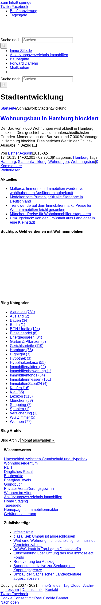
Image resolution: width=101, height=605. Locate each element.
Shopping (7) (20, 405)
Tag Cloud (72, 585)
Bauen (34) (19, 320)
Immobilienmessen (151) (30, 379)
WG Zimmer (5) (22, 417)
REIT (8, 467)
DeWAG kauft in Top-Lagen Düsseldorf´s (47, 549)
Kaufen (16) (19, 388)
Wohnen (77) (20, 422)
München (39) (21, 400)
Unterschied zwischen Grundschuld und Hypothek (45, 459)
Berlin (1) (17, 325)
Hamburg (81, 157)
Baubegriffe (13, 476)
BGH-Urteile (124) (25, 329)
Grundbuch (13, 484)
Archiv (88, 585)
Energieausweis (17, 480)
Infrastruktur (23, 532)
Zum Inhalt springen (17, 2)
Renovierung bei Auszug (33, 562)
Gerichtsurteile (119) (26, 346)
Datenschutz (32, 590)
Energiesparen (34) (26, 337)
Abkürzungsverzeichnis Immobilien (33, 497)
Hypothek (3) (20, 358)
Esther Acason (20, 153)
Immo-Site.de (50, 585)
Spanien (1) (19, 409)
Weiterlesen (10, 170)
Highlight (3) (20, 354)
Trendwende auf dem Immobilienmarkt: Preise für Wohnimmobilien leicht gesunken (50, 207)
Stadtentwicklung (32, 162)
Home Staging (16, 501)
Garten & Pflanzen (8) (28, 341)
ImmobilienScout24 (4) (28, 384)
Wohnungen (58, 162)
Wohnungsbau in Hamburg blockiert (49, 118)
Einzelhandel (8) (23, 333)
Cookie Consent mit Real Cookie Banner (34, 598)
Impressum (9, 590)
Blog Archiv (9, 440)
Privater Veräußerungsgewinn (29, 489)
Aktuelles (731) (22, 312)
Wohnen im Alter (17, 493)
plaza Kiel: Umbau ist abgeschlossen (44, 536)
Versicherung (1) (23, 413)
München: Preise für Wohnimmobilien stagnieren (50, 214)
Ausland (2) (19, 316)
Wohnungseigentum (21, 463)
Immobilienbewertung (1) (30, 371)
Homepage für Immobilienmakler (31, 510)
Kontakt (51, 590)
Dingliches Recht (18, 472)
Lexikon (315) (21, 396)
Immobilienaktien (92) (28, 367)
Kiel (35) (17, 392)
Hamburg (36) (21, 350)
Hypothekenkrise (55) (28, 363)
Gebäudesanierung (20, 514)
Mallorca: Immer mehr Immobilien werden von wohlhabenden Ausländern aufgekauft (47, 191)
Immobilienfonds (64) (27, 375)
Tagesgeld (12, 505)
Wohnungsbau (83, 162)
